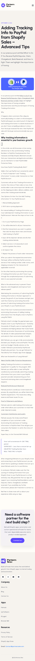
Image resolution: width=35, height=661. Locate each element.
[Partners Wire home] (9, 5)
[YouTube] (13, 577)
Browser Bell (5, 621)
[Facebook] (3, 577)
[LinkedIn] (18, 577)
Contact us (17, 540)
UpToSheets (5, 612)
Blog (2, 591)
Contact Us (5, 596)
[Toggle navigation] (33, 5)
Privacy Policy (5, 632)
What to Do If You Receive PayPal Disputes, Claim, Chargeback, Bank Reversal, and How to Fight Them (17, 98)
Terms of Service (6, 637)
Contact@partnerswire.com (14, 646)
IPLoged (3, 616)
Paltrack (28, 352)
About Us (4, 587)
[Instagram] (8, 577)
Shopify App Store (7, 641)
